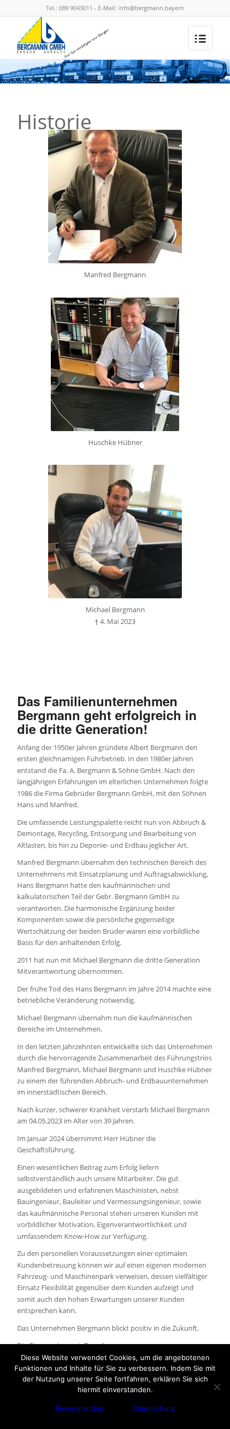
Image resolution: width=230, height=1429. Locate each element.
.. (211, 681)
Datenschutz (154, 1408)
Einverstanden (80, 1408)
